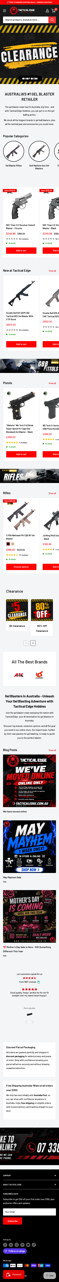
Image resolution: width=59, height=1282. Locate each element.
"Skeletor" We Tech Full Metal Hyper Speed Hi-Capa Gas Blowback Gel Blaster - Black (19, 428)
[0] (53, 10)
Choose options (21, 567)
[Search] (52, 20)
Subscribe (13, 1221)
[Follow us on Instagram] (17, 1245)
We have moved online (15, 811)
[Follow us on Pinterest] (22, 1245)
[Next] (33, 643)
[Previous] (26, 643)
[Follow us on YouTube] (28, 1245)
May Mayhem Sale (12, 877)
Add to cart (21, 250)
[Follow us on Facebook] (5, 1245)
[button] (27, 1022)
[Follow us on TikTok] (34, 1245)
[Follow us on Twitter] (11, 1245)
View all (52, 271)
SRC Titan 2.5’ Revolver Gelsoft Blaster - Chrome (20, 227)
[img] (29, 978)
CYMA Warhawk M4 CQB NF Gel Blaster (20, 537)
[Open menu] (4, 10)
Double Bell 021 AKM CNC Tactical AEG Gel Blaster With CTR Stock (19, 316)
